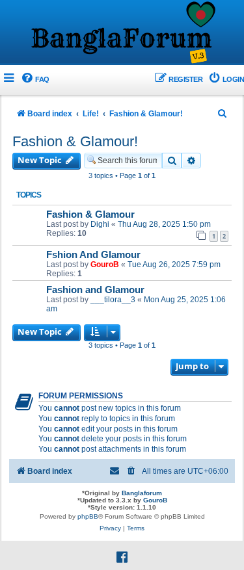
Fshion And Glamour (93, 255)
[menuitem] (34, 79)
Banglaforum (142, 493)
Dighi (99, 224)
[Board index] (122, 33)
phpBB (87, 516)
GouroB (104, 264)
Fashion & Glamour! (75, 141)
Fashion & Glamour (90, 214)
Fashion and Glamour (95, 290)
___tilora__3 (112, 299)
